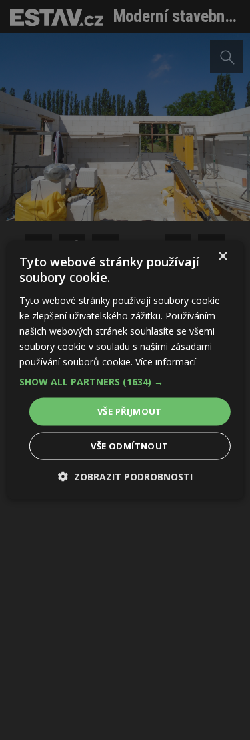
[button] (124, 382)
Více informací (165, 361)
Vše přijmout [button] (129, 411)
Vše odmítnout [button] (129, 445)
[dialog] (125, 370)
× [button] (222, 257)
